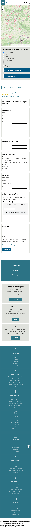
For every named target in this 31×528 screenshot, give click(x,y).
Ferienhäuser (8, 60)
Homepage (15, 275)
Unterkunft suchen (14, 70)
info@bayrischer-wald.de (15, 405)
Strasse (4, 119)
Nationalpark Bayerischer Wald (15, 377)
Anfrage (15, 270)
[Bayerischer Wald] (10, 3)
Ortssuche (11, 76)
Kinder (4, 180)
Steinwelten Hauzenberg (15, 382)
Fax (3, 131)
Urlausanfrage (15, 299)
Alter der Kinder (6, 184)
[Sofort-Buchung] (27, 3)
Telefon (4, 128)
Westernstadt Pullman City (15, 380)
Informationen (15, 426)
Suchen (15, 319)
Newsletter (15, 420)
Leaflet (13, 45)
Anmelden (15, 338)
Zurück (18, 87)
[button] (3, 7)
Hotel (6, 54)
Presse (15, 419)
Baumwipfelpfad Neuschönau (15, 384)
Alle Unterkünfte (9, 52)
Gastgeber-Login (15, 424)
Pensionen (7, 56)
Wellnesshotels (16, 356)
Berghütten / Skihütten (11, 64)
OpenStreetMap (20, 45)
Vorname (4, 116)
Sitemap (11, 403)
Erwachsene (5, 177)
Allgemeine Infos (15, 265)
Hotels (15, 357)
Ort (3, 125)
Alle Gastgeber (8, 87)
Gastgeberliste (18, 403)
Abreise (4, 147)
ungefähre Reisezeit (5, 167)
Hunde (4, 187)
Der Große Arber (15, 386)
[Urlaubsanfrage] (23, 3)
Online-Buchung (15, 399)
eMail (3, 134)
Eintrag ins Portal (15, 422)
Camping (7, 66)
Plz (3, 122)
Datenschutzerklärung (8, 245)
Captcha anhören (9, 209)
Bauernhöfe (8, 62)
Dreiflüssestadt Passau (15, 378)
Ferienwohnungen (15, 361)
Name (3, 112)
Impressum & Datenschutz (15, 401)
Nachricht (4, 237)
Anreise (4, 144)
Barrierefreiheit (15, 428)
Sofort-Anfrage (15, 398)
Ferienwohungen (9, 58)
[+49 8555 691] (29, 3)
